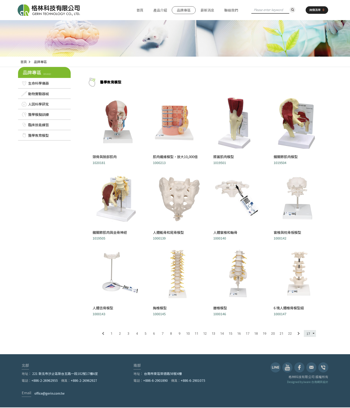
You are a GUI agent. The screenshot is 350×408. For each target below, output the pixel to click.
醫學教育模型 (38, 135)
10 (188, 334)
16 (239, 334)
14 (222, 334)
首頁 (140, 10)
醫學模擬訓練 (38, 114)
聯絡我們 (231, 10)
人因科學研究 (38, 104)
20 (273, 334)
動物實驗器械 (38, 93)
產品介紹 (160, 10)
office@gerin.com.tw (49, 393)
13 (213, 334)
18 (256, 334)
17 (247, 334)
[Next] (298, 333)
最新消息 (207, 10)
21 (281, 334)
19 (264, 334)
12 (205, 334)
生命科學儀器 (38, 83)
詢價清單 (315, 10)
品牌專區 (184, 10)
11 (196, 334)
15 (230, 334)
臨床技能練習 (38, 124)
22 (290, 334)
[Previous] (103, 333)
